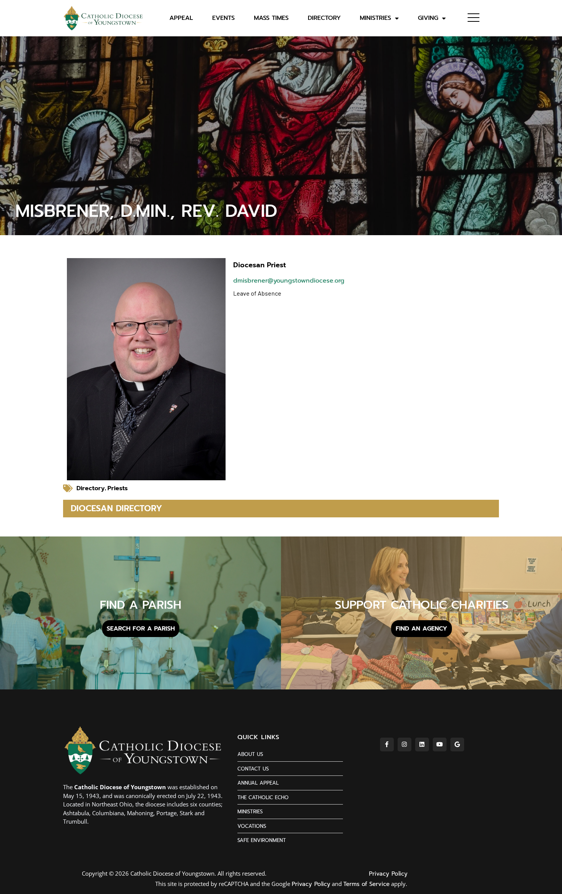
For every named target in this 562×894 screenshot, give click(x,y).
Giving (428, 18)
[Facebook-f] (387, 744)
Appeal (181, 18)
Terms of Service (366, 884)
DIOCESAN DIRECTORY (116, 508)
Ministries (375, 18)
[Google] (457, 744)
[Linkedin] (422, 744)
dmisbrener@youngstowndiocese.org (288, 280)
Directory (324, 18)
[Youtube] (440, 744)
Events (223, 18)
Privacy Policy (388, 874)
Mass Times (271, 18)
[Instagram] (404, 744)
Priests (117, 488)
